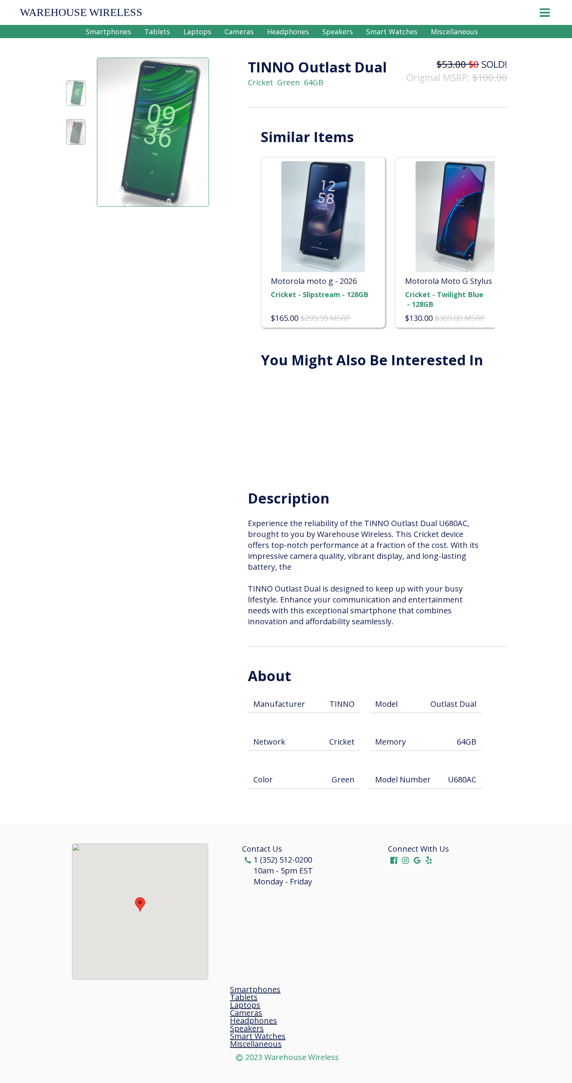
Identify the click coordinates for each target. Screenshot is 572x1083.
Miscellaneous (454, 31)
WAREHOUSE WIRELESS (81, 12)
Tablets (157, 31)
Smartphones (108, 31)
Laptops (197, 31)
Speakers (337, 31)
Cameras (239, 31)
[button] (140, 904)
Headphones (288, 31)
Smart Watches (392, 31)
